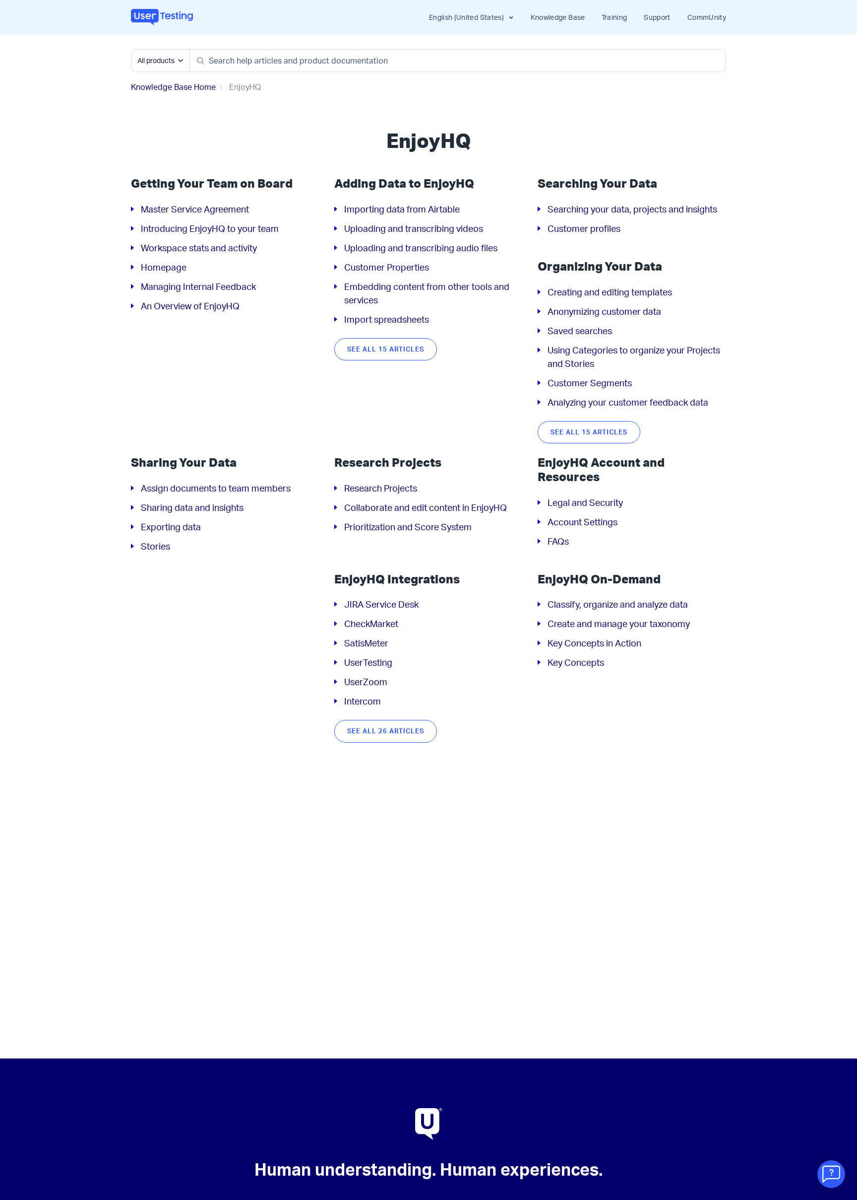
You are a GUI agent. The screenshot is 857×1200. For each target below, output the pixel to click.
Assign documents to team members (216, 488)
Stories (155, 546)
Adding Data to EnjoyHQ (404, 183)
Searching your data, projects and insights (632, 209)
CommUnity (706, 17)
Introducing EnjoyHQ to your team (210, 228)
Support (657, 17)
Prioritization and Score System (408, 526)
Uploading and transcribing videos (413, 228)
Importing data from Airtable (402, 209)
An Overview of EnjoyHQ (190, 305)
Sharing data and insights (192, 507)
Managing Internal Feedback (198, 286)
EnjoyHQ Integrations (397, 578)
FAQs (558, 541)
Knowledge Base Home (173, 87)
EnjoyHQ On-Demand (599, 578)
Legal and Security (585, 502)
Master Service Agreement (195, 209)
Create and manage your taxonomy (619, 623)
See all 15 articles (385, 349)
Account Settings (582, 521)
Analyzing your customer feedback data (628, 402)
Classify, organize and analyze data (618, 604)
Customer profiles (584, 228)
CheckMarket (371, 623)
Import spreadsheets (386, 319)
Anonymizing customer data (604, 311)
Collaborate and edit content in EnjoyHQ (425, 507)
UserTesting (368, 662)
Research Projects (387, 462)
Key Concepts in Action (594, 642)
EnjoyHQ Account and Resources (601, 469)
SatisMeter (366, 642)
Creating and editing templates (610, 291)
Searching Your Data (597, 183)
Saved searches (580, 330)
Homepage (163, 267)
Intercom (362, 701)
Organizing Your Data (600, 266)
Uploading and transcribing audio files (420, 247)
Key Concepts (576, 662)
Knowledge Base (558, 17)
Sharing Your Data (184, 462)
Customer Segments (590, 382)
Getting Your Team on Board (212, 183)
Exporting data (171, 526)
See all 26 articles (385, 731)
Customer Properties (386, 267)
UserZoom (365, 681)
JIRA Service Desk (381, 604)
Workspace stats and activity (199, 247)
